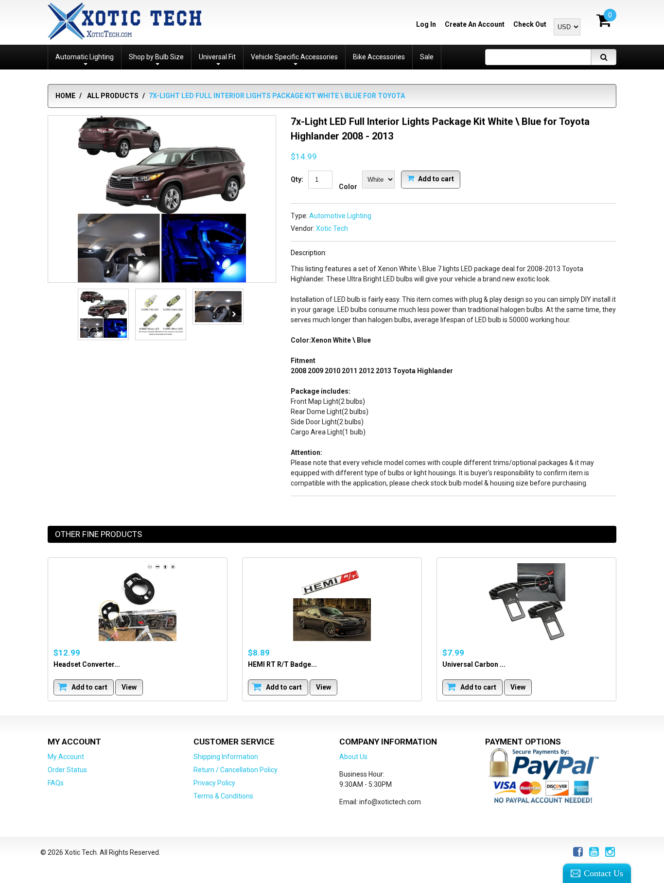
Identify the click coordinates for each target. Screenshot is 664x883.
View (129, 687)
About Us (353, 757)
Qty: (297, 179)
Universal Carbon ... (474, 664)
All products (113, 96)
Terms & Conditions (223, 796)
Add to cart (435, 178)
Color (348, 186)
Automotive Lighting (340, 216)
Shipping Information (225, 757)
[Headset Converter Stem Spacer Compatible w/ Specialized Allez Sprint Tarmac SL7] (137, 602)
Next (234, 314)
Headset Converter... (86, 664)
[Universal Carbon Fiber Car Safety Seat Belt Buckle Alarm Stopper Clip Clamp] (526, 602)
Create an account (475, 24)
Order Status (67, 770)
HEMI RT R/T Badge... (282, 664)
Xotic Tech (332, 228)
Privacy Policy (214, 783)
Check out (529, 24)
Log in (426, 24)
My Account (66, 757)
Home (65, 96)
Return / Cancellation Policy (235, 770)
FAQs (56, 783)
